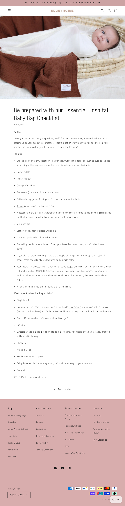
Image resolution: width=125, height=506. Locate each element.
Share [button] (19, 132)
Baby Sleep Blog (100, 439)
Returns (39, 422)
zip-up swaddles (49, 331)
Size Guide (69, 439)
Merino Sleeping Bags (17, 415)
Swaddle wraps (24, 331)
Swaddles (12, 422)
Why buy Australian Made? (101, 431)
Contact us (41, 429)
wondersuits (75, 307)
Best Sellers (13, 449)
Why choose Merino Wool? (73, 417)
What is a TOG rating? (74, 432)
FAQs (67, 446)
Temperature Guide (73, 425)
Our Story (97, 415)
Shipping (40, 415)
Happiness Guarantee (45, 436)
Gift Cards (12, 456)
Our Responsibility (101, 422)
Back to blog (64, 389)
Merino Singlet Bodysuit (18, 429)
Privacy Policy (42, 442)
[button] (9, 10)
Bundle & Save (14, 442)
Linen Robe (12, 436)
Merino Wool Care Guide (75, 453)
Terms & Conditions (44, 449)
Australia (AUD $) (17, 494)
